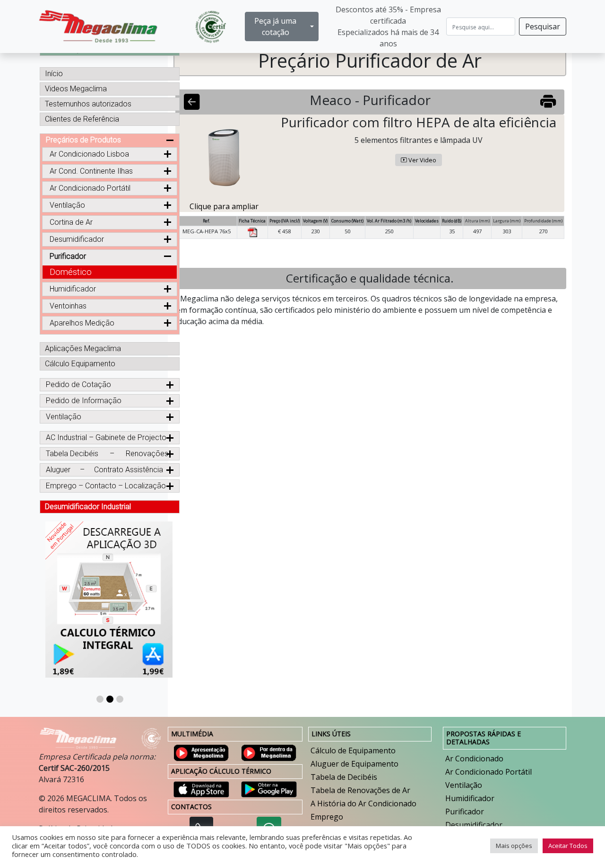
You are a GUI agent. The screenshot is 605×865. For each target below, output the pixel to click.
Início (54, 73)
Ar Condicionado (474, 758)
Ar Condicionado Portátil (90, 188)
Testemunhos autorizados (88, 103)
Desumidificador (473, 825)
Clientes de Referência (82, 119)
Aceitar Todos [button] (568, 845)
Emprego (327, 817)
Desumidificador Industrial (88, 506)
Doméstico (71, 272)
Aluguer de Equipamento (354, 764)
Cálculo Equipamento (80, 363)
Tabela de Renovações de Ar (360, 790)
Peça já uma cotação (275, 26)
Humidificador (469, 798)
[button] (100, 699)
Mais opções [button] (514, 845)
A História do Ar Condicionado (363, 803)
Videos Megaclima (76, 88)
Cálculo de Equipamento (353, 750)
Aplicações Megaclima (83, 348)
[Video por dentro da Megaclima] (269, 752)
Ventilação (463, 785)
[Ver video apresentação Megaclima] (201, 752)
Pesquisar (542, 26)
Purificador (464, 811)
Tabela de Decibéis (344, 777)
